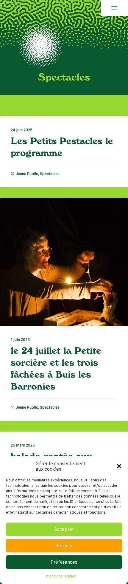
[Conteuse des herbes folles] (40, 45)
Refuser (64, 545)
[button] (119, 466)
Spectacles (50, 174)
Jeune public (27, 174)
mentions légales (61, 576)
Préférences (64, 562)
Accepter (64, 529)
